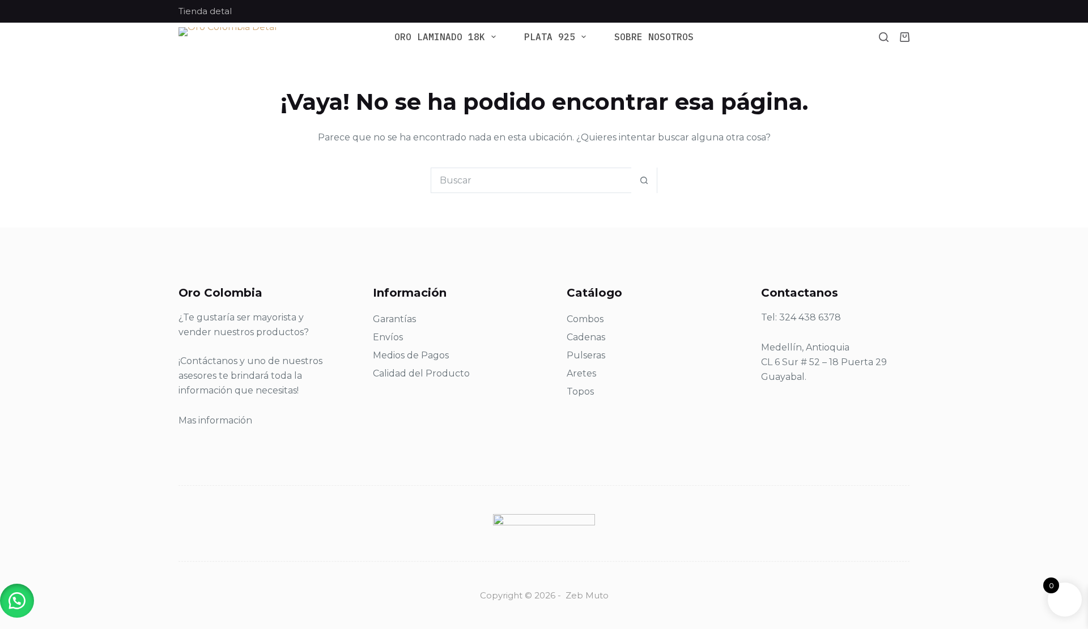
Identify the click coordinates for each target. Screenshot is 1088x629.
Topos (580, 391)
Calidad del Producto (421, 373)
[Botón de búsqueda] (644, 180)
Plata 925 (549, 37)
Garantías (394, 319)
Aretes (581, 373)
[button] (17, 601)
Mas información (215, 420)
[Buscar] (884, 37)
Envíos (388, 337)
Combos (585, 319)
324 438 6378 (810, 317)
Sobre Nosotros (654, 37)
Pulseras (586, 355)
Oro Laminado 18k (439, 37)
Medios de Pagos (411, 355)
